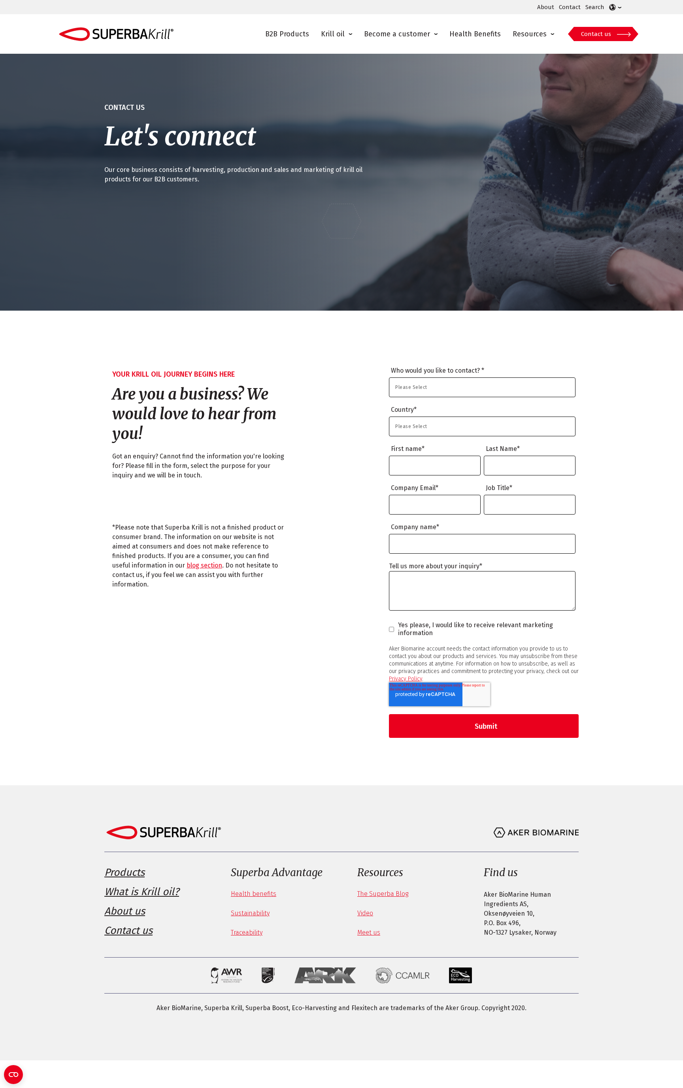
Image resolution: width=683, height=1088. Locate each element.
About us (124, 911)
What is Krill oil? (141, 892)
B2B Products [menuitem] (287, 34)
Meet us (368, 932)
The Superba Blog (382, 894)
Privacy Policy (405, 678)
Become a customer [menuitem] (397, 34)
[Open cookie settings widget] (13, 1074)
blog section (204, 565)
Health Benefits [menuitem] (475, 34)
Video (365, 913)
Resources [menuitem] (530, 34)
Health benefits (253, 894)
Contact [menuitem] (570, 7)
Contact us (596, 34)
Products (124, 872)
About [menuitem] (545, 7)
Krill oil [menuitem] (333, 34)
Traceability (246, 932)
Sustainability (250, 913)
